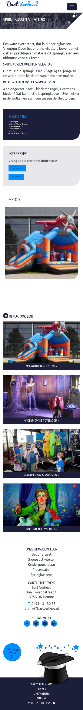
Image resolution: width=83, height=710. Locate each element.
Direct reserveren (17, 168)
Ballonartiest (42, 554)
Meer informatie (16, 177)
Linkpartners (42, 694)
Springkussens (41, 575)
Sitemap (41, 698)
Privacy (41, 689)
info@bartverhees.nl (43, 608)
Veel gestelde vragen (41, 703)
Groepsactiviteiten (41, 559)
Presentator (42, 570)
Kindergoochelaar (41, 564)
